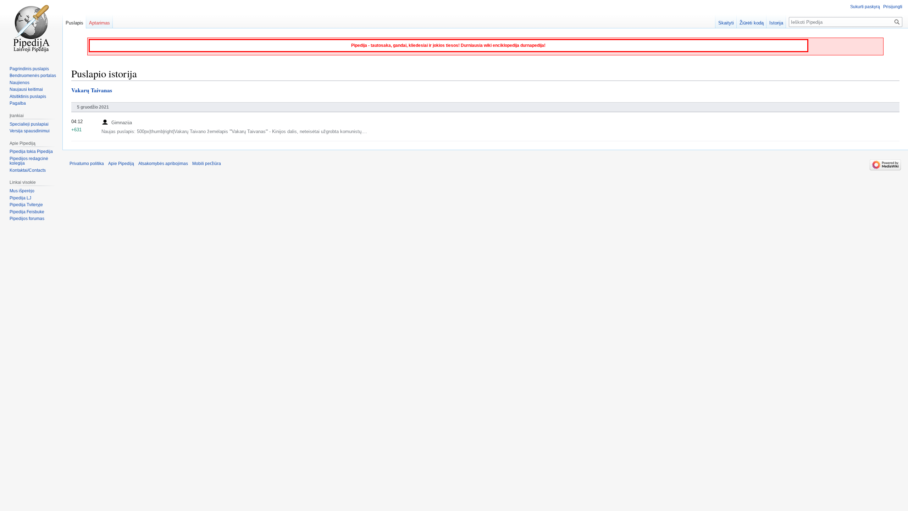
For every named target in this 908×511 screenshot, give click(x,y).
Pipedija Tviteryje (26, 204)
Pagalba (18, 103)
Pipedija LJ (20, 198)
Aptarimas (99, 23)
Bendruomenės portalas (33, 75)
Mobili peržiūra (206, 163)
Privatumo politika (87, 163)
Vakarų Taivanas (91, 90)
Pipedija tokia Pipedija (31, 151)
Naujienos (19, 82)
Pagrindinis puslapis (29, 68)
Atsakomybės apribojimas (163, 163)
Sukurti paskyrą (865, 6)
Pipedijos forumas (27, 218)
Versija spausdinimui (30, 130)
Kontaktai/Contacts (28, 170)
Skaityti (726, 23)
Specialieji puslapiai (29, 124)
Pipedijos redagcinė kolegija (29, 161)
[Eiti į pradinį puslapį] (31, 28)
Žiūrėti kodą (752, 23)
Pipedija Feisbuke (27, 211)
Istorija (776, 23)
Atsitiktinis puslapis (28, 96)
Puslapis (74, 23)
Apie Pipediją (121, 163)
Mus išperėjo (22, 190)
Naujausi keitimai (26, 89)
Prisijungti (892, 6)
